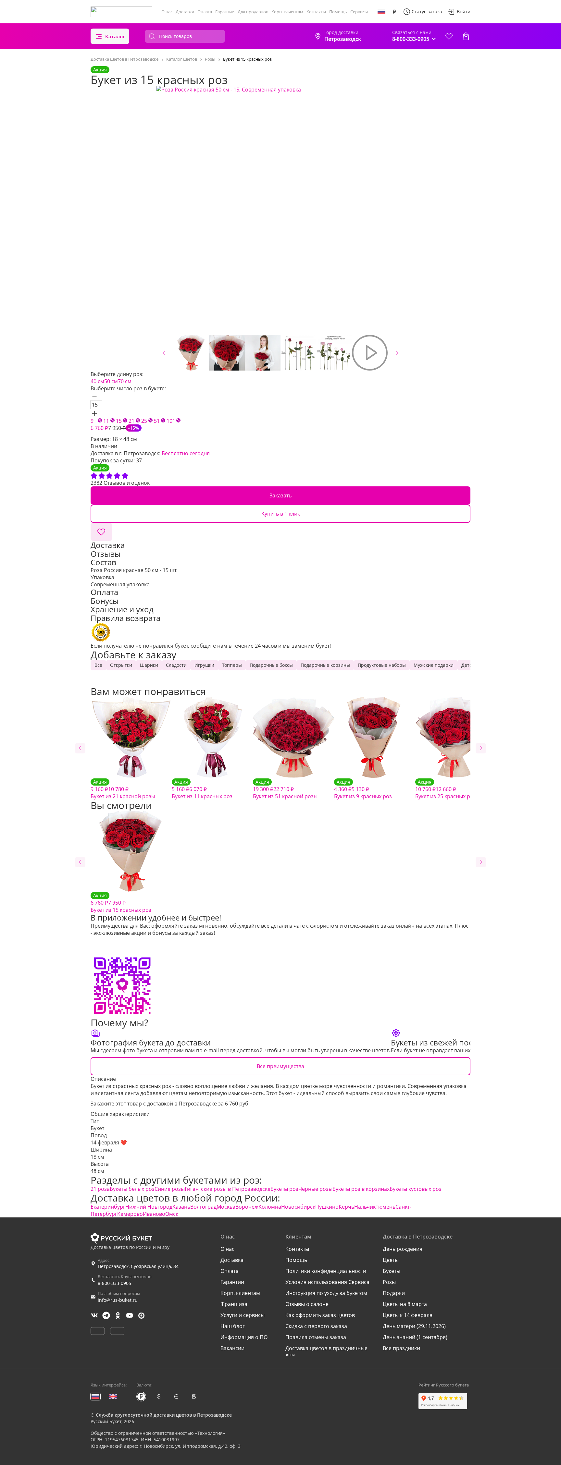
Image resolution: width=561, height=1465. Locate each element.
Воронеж (246, 1206)
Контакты (316, 12)
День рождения (402, 1248)
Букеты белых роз (132, 1188)
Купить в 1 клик (280, 513)
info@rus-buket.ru (118, 1300)
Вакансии (232, 1348)
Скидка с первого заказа (316, 1326)
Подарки (394, 1293)
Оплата (204, 12)
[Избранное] (449, 36)
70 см (124, 381)
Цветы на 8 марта (405, 1304)
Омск (171, 1213)
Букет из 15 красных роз (121, 902)
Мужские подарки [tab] (434, 665)
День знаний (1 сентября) (415, 1337)
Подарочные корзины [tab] (325, 665)
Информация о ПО (244, 1337)
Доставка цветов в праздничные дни (326, 1352)
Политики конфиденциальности (325, 1271)
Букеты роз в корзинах (361, 1188)
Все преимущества (280, 1066)
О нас (166, 12)
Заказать (280, 495)
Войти (463, 11)
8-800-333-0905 (114, 1283)
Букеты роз (284, 1188)
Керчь (346, 1206)
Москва (226, 1206)
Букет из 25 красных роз (445, 789)
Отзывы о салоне (307, 1304)
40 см (97, 381)
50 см (111, 381)
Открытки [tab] (121, 665)
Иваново (154, 1213)
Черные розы (315, 1188)
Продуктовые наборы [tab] (382, 665)
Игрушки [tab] (204, 665)
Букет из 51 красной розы (285, 789)
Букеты (391, 1271)
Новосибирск (298, 1206)
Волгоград (203, 1206)
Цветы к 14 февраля (407, 1315)
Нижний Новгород (148, 1206)
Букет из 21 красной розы (123, 789)
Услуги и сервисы (242, 1315)
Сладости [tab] (176, 665)
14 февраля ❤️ (109, 1142)
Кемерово (130, 1213)
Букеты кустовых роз (416, 1188)
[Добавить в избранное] (101, 532)
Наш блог (232, 1326)
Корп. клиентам (287, 12)
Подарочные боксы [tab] (271, 665)
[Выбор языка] (381, 12)
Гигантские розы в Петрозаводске (227, 1188)
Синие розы (170, 1188)
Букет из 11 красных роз (202, 789)
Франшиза (233, 1304)
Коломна (269, 1206)
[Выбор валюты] (394, 12)
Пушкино (327, 1206)
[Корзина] (465, 36)
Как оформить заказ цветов (320, 1315)
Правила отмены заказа (315, 1337)
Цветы (391, 1260)
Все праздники (401, 1348)
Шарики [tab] (149, 665)
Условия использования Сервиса (327, 1282)
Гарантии (224, 12)
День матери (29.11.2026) (414, 1326)
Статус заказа (427, 11)
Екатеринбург (108, 1206)
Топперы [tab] (232, 665)
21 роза (100, 1188)
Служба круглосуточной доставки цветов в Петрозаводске (164, 1415)
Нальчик (365, 1206)
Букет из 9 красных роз (363, 789)
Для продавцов (253, 12)
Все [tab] (98, 665)
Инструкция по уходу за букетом (326, 1293)
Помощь (338, 12)
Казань (181, 1206)
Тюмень (385, 1206)
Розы (389, 1282)
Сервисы (359, 12)
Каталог (115, 36)
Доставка (185, 12)
